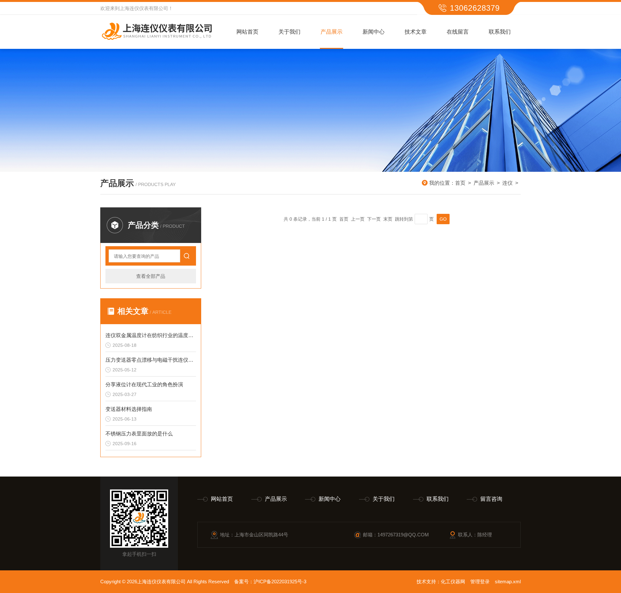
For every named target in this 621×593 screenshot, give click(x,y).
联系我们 (500, 32)
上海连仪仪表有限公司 (144, 8)
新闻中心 (374, 32)
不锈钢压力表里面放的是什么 (139, 433)
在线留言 (458, 32)
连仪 (507, 183)
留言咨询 (491, 499)
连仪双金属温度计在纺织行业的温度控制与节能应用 (150, 335)
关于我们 (289, 32)
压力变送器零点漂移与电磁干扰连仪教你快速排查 (150, 360)
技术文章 (416, 32)
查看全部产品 (150, 276)
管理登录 (480, 581)
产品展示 (332, 32)
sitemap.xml (508, 581)
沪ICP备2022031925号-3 (280, 581)
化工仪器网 (453, 581)
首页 (460, 183)
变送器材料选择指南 (128, 409)
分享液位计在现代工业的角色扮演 (144, 384)
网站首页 (247, 32)
